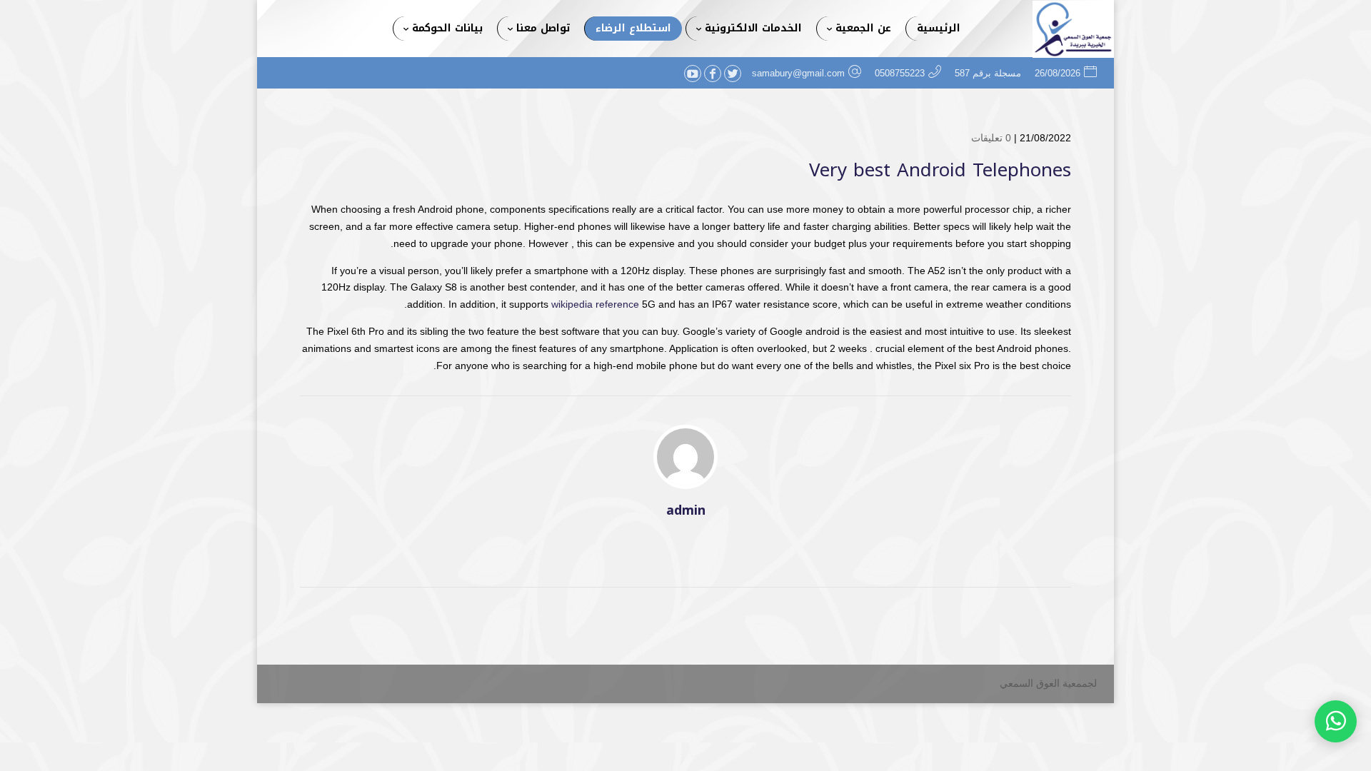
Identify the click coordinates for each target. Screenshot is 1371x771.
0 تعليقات (991, 137)
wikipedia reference (595, 304)
